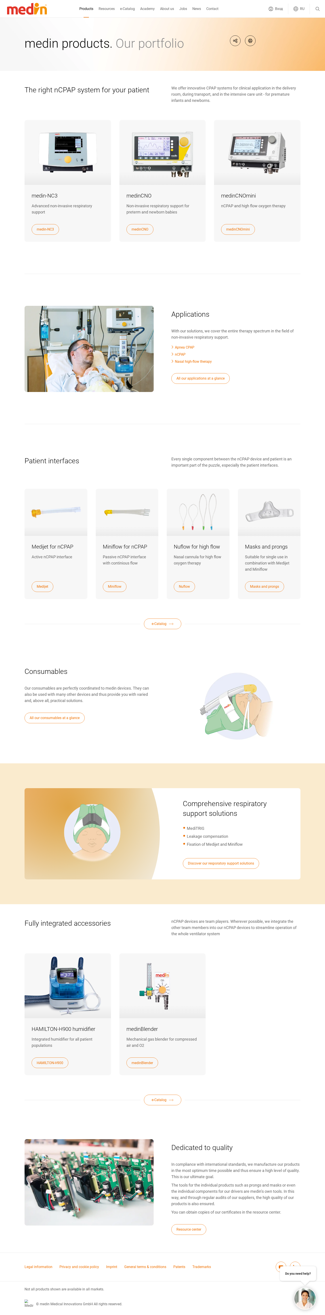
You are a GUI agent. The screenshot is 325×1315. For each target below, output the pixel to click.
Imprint (111, 1267)
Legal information (38, 1267)
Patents (179, 1267)
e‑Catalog (127, 9)
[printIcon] (250, 40)
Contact (212, 9)
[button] (275, 9)
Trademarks (201, 1267)
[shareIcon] (235, 40)
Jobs (183, 9)
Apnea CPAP (184, 347)
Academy (147, 9)
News (196, 9)
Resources (107, 9)
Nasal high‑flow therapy (193, 361)
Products (86, 9)
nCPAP (180, 354)
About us (167, 9)
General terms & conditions (145, 1267)
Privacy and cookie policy (79, 1267)
